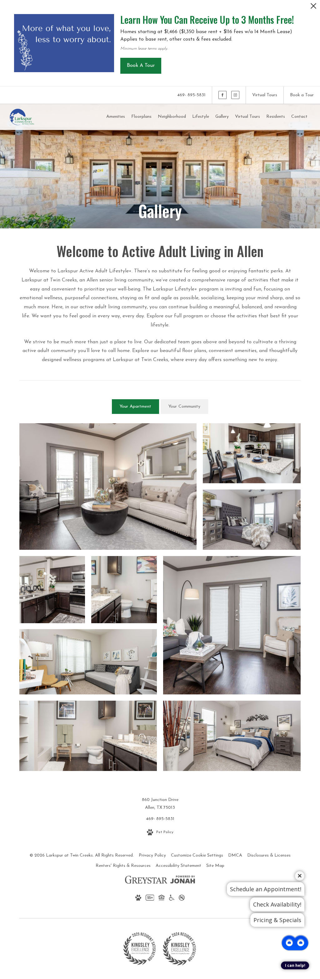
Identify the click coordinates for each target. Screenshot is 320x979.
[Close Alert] (313, 7)
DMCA (235, 855)
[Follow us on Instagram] (235, 95)
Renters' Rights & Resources (123, 865)
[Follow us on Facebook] (222, 95)
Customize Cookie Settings (197, 855)
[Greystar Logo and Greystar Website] (146, 881)
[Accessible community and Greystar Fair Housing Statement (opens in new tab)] (171, 899)
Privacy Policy (152, 855)
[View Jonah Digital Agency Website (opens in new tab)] (182, 881)
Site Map (215, 865)
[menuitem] (115, 116)
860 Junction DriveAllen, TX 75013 (160, 804)
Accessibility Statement (178, 865)
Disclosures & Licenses (269, 855)
